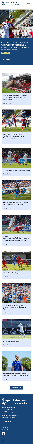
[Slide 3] (6, 59)
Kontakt (8, 422)
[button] (3, 441)
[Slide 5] (10, 59)
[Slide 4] (8, 59)
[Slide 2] (3, 59)
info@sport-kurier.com (8, 417)
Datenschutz (5, 429)
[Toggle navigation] (28, 3)
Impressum (5, 427)
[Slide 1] (1, 59)
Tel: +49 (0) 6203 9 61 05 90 (11, 415)
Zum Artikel (5, 53)
